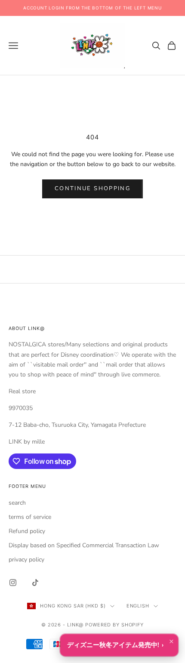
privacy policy (26, 559)
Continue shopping (92, 188)
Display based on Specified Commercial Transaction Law (84, 545)
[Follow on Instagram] (13, 582)
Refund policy (27, 531)
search (17, 503)
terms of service (30, 517)
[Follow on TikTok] (35, 582)
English (137, 606)
